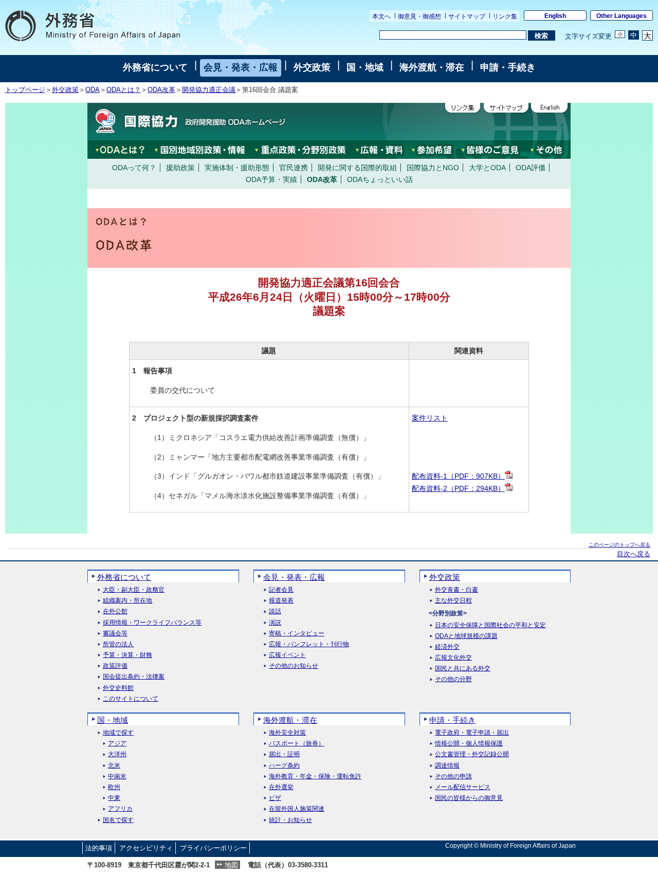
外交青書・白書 (456, 590)
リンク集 (504, 16)
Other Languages (621, 16)
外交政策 (312, 67)
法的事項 (98, 848)
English (555, 16)
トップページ (25, 90)
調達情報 (447, 765)
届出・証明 (284, 754)
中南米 (117, 776)
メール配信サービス (462, 787)
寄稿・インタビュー (296, 633)
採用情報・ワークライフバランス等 (152, 622)
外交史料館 (118, 688)
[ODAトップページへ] (187, 121)
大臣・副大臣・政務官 (133, 590)
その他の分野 (453, 679)
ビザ (275, 798)
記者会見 (281, 590)
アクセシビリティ (146, 848)
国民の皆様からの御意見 (469, 798)
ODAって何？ (134, 167)
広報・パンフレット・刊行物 (309, 644)
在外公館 (115, 611)
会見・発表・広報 (241, 67)
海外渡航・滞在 (431, 67)
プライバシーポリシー (213, 848)
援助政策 (180, 167)
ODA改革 (161, 90)
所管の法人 (118, 644)
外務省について (155, 67)
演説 (275, 622)
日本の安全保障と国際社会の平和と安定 (490, 625)
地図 (231, 865)
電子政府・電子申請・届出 (472, 732)
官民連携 (293, 167)
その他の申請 (453, 776)
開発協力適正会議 (208, 90)
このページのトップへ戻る (619, 545)
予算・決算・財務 (127, 655)
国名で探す (118, 820)
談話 (275, 611)
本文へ (381, 16)
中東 (114, 798)
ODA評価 (530, 167)
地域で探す (118, 732)
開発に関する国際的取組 (357, 167)
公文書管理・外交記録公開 (472, 754)
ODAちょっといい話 (380, 179)
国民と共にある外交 (462, 668)
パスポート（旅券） (296, 743)
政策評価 (115, 666)
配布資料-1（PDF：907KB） (458, 476)
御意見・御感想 (419, 16)
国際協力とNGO (433, 167)
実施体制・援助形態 (237, 167)
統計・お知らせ (290, 820)
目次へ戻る (633, 554)
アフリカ (120, 809)
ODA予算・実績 (271, 179)
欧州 (114, 787)
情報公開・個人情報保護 (469, 743)
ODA (92, 90)
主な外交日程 (453, 600)
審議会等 (115, 633)
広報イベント (287, 655)
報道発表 (281, 600)
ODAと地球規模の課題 (466, 636)
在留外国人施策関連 (296, 809)
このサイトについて (130, 699)
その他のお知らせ (293, 666)
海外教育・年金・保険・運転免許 (315, 776)
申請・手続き (508, 67)
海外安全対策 (287, 732)
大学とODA (487, 167)
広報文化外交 (453, 657)
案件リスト (430, 418)
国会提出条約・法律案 (133, 676)
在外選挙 (281, 787)
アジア (117, 743)
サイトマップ (466, 16)
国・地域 (364, 67)
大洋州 (117, 754)
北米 (114, 765)
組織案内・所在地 (127, 600)
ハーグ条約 (284, 765)
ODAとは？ (123, 90)
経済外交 (447, 647)
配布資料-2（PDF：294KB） (458, 488)
